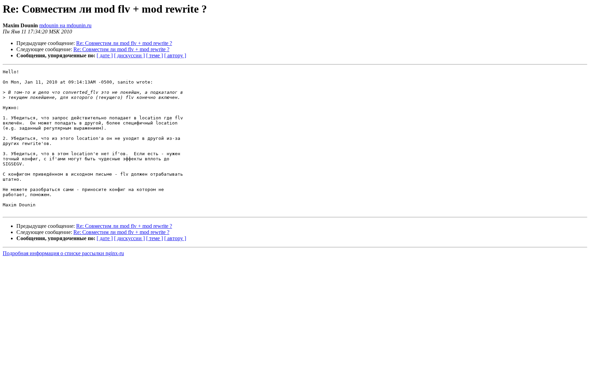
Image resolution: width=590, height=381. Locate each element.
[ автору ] (175, 55)
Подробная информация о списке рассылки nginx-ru (63, 253)
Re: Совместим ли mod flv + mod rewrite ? (124, 43)
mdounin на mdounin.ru (65, 25)
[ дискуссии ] (129, 55)
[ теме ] (154, 55)
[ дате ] (105, 55)
